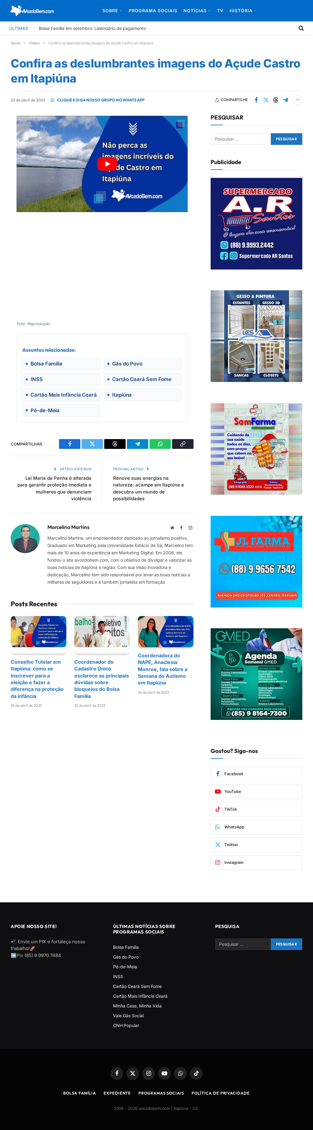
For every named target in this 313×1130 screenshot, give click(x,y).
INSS (118, 976)
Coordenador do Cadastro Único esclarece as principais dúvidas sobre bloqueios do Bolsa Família (101, 679)
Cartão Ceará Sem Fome (137, 986)
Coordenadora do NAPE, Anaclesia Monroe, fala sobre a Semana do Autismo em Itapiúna (162, 669)
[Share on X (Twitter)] (266, 100)
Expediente (117, 1093)
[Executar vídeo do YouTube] (107, 164)
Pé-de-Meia (125, 966)
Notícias (195, 10)
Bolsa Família (126, 947)
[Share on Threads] (275, 100)
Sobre (110, 10)
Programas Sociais (161, 1093)
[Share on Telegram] (285, 100)
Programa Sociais (153, 10)
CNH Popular (126, 1025)
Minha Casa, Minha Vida (137, 1005)
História (241, 10)
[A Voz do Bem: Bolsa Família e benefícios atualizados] (32, 10)
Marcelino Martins (68, 527)
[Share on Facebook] (256, 100)
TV (220, 10)
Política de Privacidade (221, 1093)
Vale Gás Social (128, 1015)
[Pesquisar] (300, 28)
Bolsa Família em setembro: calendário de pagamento (92, 28)
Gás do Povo (125, 956)
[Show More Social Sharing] (297, 100)
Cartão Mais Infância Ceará (140, 996)
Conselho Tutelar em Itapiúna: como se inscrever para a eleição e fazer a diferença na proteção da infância (37, 679)
